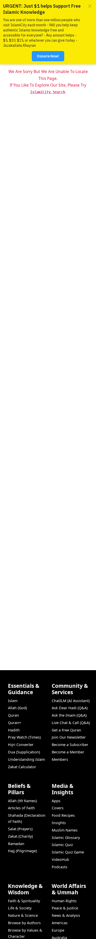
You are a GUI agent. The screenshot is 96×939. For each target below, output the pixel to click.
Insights (59, 822)
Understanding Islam (26, 759)
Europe (58, 930)
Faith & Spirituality (24, 900)
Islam (12, 700)
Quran (13, 715)
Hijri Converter (21, 744)
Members (60, 759)
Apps (56, 800)
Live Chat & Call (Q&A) (71, 722)
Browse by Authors (24, 922)
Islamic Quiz (62, 844)
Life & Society (19, 908)
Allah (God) (17, 707)
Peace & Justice (65, 908)
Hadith (14, 730)
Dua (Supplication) (24, 752)
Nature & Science (23, 915)
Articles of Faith (21, 807)
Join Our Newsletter (69, 737)
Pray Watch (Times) (24, 737)
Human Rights (64, 900)
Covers (57, 807)
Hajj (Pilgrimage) (22, 850)
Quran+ (14, 722)
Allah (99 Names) (22, 800)
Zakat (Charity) (20, 836)
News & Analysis (66, 915)
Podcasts (59, 866)
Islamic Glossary (66, 837)
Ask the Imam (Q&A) (69, 715)
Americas (60, 922)
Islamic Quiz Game (68, 852)
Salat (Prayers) (20, 828)
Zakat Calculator (22, 766)
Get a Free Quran (66, 730)
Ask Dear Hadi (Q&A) (70, 707)
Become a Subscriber (70, 744)
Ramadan (16, 843)
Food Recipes (63, 815)
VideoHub (60, 859)
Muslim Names (65, 830)
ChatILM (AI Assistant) (71, 700)
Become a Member (68, 752)
